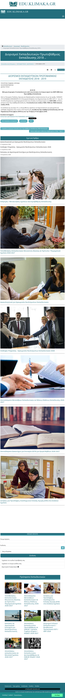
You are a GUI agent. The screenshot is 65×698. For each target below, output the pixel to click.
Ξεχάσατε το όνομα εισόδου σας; (12, 563)
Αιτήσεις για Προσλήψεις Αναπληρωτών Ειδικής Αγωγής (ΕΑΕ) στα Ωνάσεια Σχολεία (29, 502)
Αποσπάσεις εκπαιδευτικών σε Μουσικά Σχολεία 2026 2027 (12, 654)
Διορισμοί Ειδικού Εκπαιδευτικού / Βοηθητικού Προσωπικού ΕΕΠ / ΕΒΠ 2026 (50, 627)
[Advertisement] (32, 30)
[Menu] (63, 16)
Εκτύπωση (61, 70)
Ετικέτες (31, 686)
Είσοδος (37, 686)
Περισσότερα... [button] (18, 695)
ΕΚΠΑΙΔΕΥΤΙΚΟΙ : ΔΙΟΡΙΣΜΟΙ (25, 64)
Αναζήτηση (24, 686)
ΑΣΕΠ (31, 121)
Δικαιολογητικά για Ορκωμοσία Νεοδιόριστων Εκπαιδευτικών (22, 142)
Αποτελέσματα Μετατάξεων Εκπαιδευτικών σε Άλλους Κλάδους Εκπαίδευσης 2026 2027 (32, 401)
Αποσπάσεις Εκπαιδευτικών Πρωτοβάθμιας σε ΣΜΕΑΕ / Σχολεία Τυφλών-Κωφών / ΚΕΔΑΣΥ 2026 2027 (31, 628)
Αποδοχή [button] (57, 695)
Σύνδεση (32, 555)
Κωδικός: (3, 545)
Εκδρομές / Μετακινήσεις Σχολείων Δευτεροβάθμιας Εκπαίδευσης (25, 201)
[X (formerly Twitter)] (55, 69)
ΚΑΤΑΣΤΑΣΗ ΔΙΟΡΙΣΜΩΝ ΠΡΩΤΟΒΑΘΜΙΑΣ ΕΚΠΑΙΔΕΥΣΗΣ (17, 116)
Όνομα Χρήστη (4, 539)
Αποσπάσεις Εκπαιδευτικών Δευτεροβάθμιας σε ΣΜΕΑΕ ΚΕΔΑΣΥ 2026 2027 (32, 655)
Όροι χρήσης (16, 686)
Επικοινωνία (8, 686)
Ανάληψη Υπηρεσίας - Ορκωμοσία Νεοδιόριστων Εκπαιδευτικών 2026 (25, 147)
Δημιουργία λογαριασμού (10, 567)
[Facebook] (47, 69)
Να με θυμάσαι (6, 551)
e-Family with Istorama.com (32, 689)
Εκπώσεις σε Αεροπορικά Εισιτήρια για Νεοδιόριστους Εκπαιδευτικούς (26, 152)
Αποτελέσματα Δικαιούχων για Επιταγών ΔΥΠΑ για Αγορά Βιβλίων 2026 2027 (30, 451)
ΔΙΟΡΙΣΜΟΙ (23, 121)
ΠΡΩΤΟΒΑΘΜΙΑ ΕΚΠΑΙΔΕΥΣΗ (9, 121)
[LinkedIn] (51, 69)
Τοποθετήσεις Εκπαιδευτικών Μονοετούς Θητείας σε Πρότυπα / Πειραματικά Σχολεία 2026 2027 (30, 252)
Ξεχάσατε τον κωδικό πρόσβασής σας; (13, 560)
